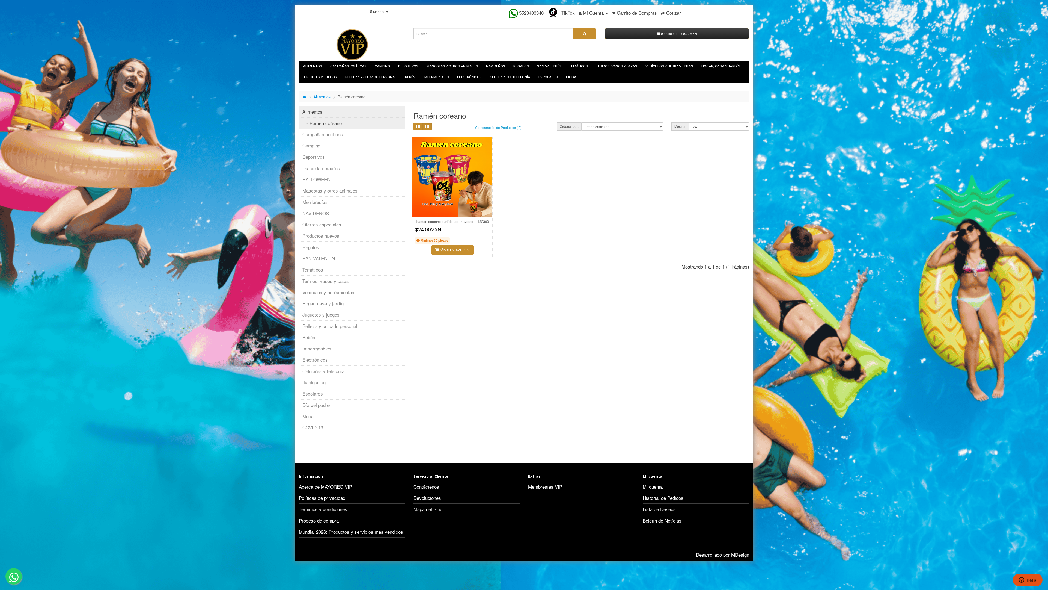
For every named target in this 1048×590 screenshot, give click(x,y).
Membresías (315, 202)
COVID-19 (312, 427)
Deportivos (408, 66)
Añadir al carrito (454, 249)
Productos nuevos (320, 235)
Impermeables (436, 77)
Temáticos (578, 66)
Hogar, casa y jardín (720, 66)
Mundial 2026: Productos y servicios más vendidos (351, 531)
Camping (382, 66)
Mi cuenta (653, 486)
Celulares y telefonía (510, 77)
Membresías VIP (545, 486)
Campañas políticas (348, 66)
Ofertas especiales (321, 224)
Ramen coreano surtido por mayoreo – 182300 (452, 221)
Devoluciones (427, 497)
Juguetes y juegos (320, 77)
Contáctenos (426, 486)
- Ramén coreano (322, 123)
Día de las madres (321, 168)
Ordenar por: (569, 126)
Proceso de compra (319, 520)
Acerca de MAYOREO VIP (325, 486)
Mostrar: (680, 126)
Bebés (410, 77)
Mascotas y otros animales (452, 66)
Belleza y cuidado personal (371, 77)
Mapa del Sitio (427, 509)
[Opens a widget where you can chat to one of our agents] (1028, 580)
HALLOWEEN (316, 179)
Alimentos (312, 66)
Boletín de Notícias (662, 520)
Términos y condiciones (323, 509)
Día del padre (316, 405)
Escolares (548, 77)
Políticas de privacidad (322, 497)
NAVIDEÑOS (495, 66)
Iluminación (314, 382)
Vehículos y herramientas (669, 66)
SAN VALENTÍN (549, 66)
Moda (571, 77)
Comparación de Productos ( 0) (498, 127)
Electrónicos (469, 77)
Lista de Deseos (659, 509)
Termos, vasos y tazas (616, 66)
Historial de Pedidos (663, 497)
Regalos (521, 66)
